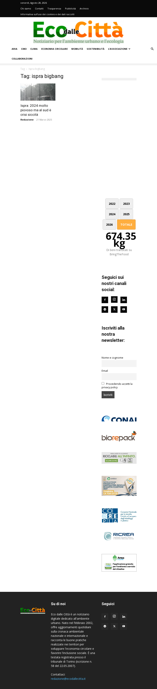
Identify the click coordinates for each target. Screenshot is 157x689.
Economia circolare (54, 48)
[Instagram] (114, 299)
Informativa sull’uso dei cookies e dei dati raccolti (47, 14)
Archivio (84, 8)
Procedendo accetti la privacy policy (117, 385)
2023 (126, 204)
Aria (14, 48)
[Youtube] (123, 309)
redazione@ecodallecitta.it (68, 679)
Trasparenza (54, 8)
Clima (34, 48)
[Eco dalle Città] (78, 30)
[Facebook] (105, 300)
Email (105, 371)
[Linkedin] (123, 300)
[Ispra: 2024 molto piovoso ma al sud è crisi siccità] (37, 92)
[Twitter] (114, 309)
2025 (126, 214)
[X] (114, 626)
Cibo (24, 48)
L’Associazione (117, 48)
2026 (109, 224)
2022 (112, 204)
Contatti (39, 8)
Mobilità (77, 48)
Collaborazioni (22, 58)
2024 (112, 214)
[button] (152, 49)
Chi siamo (25, 8)
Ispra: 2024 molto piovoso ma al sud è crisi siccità (35, 110)
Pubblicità (70, 8)
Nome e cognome (112, 357)
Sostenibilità (95, 48)
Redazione (27, 119)
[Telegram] (105, 309)
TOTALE (126, 224)
